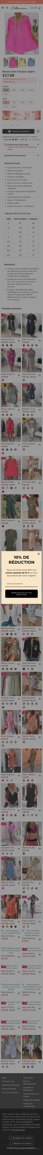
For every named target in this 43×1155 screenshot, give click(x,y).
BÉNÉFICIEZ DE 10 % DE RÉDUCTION (21, 594)
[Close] (39, 554)
